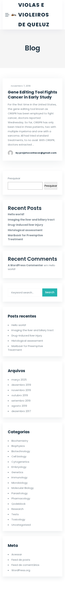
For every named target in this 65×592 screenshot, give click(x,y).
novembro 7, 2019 (20, 86)
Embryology (18, 467)
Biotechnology (20, 451)
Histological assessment (25, 230)
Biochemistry (19, 441)
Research (17, 509)
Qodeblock (18, 504)
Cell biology (18, 456)
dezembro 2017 (21, 411)
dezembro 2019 (21, 385)
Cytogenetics (20, 462)
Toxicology (18, 519)
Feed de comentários (25, 565)
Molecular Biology (22, 488)
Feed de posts (20, 560)
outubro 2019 (19, 395)
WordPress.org (20, 570)
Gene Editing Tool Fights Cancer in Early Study (32, 95)
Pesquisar (14, 178)
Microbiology (19, 483)
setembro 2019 (21, 400)
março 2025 (19, 379)
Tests (15, 514)
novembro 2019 (21, 390)
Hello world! (16, 214)
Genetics (17, 472)
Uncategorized (21, 525)
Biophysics (18, 446)
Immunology (19, 477)
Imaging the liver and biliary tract (31, 219)
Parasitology (19, 493)
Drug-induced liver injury (25, 225)
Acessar (16, 554)
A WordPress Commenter (25, 265)
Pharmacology (20, 498)
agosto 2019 (19, 406)
